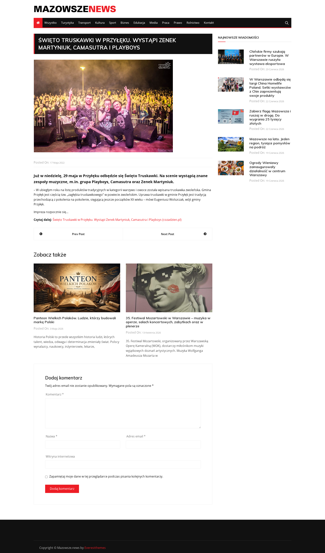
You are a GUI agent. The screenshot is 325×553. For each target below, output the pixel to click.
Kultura (100, 22)
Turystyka (67, 22)
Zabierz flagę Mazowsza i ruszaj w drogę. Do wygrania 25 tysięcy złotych (270, 117)
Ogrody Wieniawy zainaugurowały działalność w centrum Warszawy (267, 169)
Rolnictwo (193, 22)
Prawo (178, 22)
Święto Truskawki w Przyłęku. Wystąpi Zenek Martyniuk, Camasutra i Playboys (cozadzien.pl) (117, 220)
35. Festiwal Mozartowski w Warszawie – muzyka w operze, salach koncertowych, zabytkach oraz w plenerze (168, 322)
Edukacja (139, 22)
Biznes (125, 22)
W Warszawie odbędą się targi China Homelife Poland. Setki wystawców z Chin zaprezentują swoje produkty (270, 87)
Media (154, 22)
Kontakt (209, 22)
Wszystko (50, 22)
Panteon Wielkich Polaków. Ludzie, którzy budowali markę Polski (75, 320)
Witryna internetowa (60, 456)
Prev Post (78, 234)
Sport (112, 22)
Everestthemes (95, 548)
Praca (165, 22)
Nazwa (51, 436)
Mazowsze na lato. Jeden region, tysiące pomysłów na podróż (269, 143)
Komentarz (55, 394)
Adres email (136, 436)
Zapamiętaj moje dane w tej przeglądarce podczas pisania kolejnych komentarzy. (106, 476)
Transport (84, 22)
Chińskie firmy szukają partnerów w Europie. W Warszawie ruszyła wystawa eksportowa (269, 57)
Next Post (167, 234)
